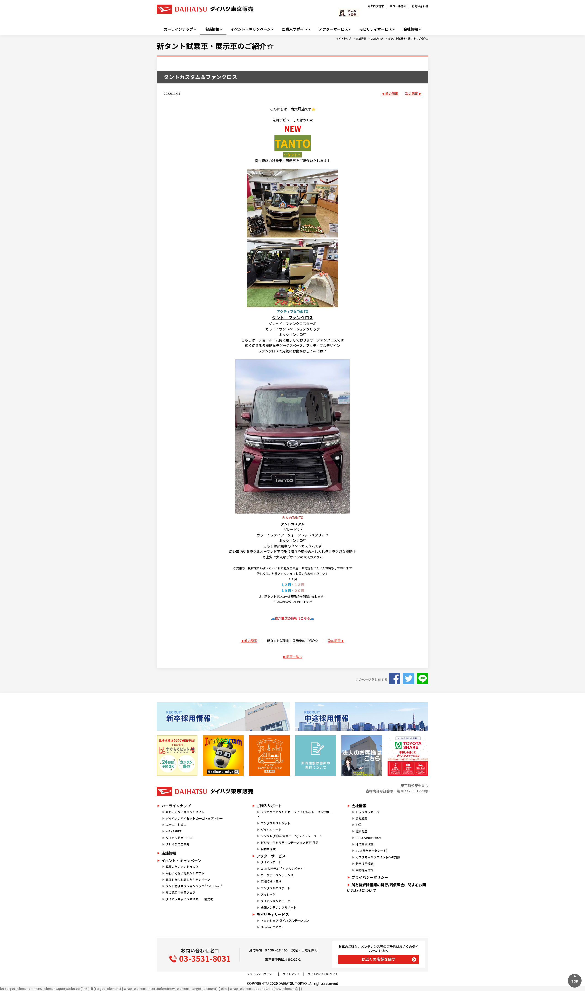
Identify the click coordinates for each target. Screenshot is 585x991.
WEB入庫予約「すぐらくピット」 (283, 868)
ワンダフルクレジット (275, 823)
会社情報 (410, 29)
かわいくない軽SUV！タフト (185, 812)
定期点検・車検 (271, 881)
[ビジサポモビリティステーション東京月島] (269, 755)
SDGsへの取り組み (368, 838)
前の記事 (391, 93)
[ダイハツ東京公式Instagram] (223, 755)
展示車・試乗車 (176, 825)
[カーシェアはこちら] (408, 755)
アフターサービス (333, 29)
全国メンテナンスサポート (278, 907)
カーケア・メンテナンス (277, 875)
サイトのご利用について (323, 974)
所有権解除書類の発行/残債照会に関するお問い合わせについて (386, 887)
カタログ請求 (375, 6)
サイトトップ (343, 38)
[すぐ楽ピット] (177, 755)
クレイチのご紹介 (177, 844)
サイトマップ (291, 974)
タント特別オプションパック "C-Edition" (194, 886)
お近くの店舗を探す (378, 959)
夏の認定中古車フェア (180, 892)
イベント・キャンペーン (251, 29)
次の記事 (411, 93)
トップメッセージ (367, 812)
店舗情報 (212, 29)
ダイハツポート (271, 829)
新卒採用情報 (364, 863)
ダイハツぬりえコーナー (277, 901)
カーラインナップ (178, 29)
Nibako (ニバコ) (272, 927)
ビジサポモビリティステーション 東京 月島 (289, 842)
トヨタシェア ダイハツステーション (285, 920)
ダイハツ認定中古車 (179, 838)
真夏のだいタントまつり (182, 866)
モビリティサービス (375, 29)
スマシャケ (268, 894)
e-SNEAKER (174, 831)
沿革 (359, 825)
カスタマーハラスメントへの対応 (378, 857)
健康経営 (361, 831)
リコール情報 (398, 6)
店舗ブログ (377, 38)
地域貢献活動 (364, 844)
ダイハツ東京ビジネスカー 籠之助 (189, 899)
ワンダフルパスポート (275, 888)
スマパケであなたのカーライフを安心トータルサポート (294, 814)
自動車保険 (268, 849)
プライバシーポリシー (369, 877)
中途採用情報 (364, 870)
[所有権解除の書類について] (315, 755)
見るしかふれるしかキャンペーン (188, 879)
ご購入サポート (294, 29)
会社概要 (361, 818)
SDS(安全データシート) (371, 850)
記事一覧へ (294, 656)
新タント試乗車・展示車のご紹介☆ (408, 38)
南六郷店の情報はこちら (292, 618)
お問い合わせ (420, 6)
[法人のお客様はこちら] (361, 755)
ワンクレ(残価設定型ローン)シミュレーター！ (291, 836)
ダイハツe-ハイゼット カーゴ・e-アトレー (194, 818)
